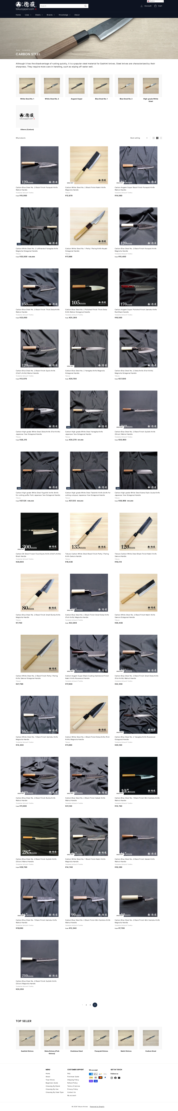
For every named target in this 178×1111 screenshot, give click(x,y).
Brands (50, 15)
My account (71, 1095)
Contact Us (71, 1092)
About (77, 15)
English (152, 1)
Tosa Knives (50, 1080)
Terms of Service (73, 1086)
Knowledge (64, 15)
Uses (27, 15)
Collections (26, 50)
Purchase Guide (73, 1076)
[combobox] (64, 6)
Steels (38, 15)
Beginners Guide (52, 1083)
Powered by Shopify (97, 1106)
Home (18, 15)
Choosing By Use (52, 1089)
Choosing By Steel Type (55, 1092)
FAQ (68, 1073)
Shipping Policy (73, 1080)
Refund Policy (72, 1083)
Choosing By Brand (53, 1086)
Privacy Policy (72, 1089)
